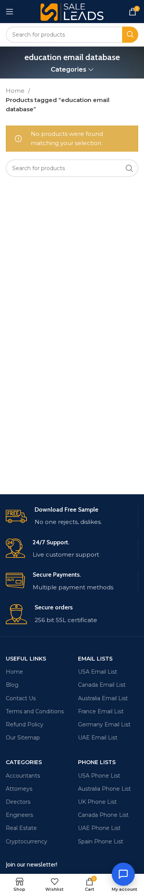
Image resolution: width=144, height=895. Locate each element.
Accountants (23, 775)
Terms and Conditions (35, 711)
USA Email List (97, 671)
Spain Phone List (100, 841)
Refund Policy (24, 724)
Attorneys (19, 788)
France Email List (101, 711)
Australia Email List (103, 698)
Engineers (19, 814)
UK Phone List (97, 801)
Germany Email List (104, 724)
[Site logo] (72, 11)
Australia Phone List (104, 788)
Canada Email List (102, 684)
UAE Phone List (99, 828)
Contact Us (21, 698)
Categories (68, 69)
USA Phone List (99, 775)
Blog (12, 684)
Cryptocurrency (26, 841)
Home (16, 90)
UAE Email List (98, 737)
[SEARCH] (130, 35)
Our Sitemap (23, 737)
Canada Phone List (103, 814)
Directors (18, 801)
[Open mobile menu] (9, 11)
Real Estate (21, 828)
